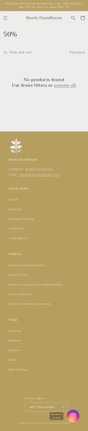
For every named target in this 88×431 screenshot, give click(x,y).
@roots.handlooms (39, 169)
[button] (5, 18)
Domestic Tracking (21, 219)
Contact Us (16, 228)
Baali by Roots (18, 369)
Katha (12, 360)
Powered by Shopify (58, 423)
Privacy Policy (18, 275)
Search (13, 199)
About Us (15, 209)
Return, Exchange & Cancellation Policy (36, 284)
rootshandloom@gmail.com (39, 175)
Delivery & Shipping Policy (27, 265)
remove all (65, 85)
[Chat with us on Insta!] (73, 416)
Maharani (15, 340)
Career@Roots (18, 238)
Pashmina (15, 331)
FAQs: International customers (30, 304)
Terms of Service (20, 294)
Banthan (14, 350)
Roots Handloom (37, 423)
